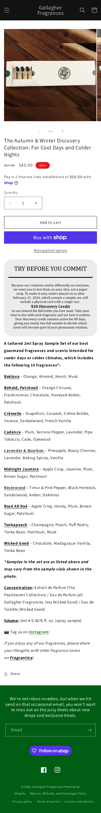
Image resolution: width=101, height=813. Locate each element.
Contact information (79, 801)
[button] (7, 10)
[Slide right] (62, 131)
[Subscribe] (89, 730)
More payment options (50, 250)
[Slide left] (39, 131)
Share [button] (15, 673)
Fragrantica (21, 657)
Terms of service (48, 801)
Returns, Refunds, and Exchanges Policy (58, 793)
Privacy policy (22, 801)
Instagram (38, 631)
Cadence (12, 431)
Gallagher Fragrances (47, 787)
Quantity (11, 192)
